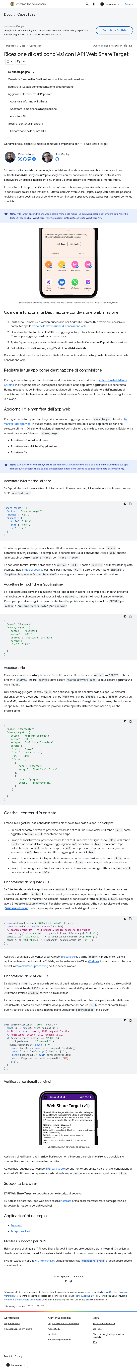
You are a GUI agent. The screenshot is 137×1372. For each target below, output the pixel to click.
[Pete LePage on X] (20, 160)
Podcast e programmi (59, 1339)
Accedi (128, 4)
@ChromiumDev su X (104, 1323)
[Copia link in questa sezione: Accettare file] (28, 668)
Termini (8, 1356)
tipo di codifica (34, 569)
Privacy (18, 1356)
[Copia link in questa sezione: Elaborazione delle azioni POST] (54, 976)
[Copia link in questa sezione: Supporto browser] (40, 1184)
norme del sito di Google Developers (22, 1299)
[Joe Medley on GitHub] (57, 160)
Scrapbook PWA (21, 1231)
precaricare (68, 956)
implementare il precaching (31, 966)
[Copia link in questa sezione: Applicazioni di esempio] (50, 1216)
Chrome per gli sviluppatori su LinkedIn (108, 1335)
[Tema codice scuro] (125, 503)
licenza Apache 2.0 (84, 1295)
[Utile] (125, 45)
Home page (10, 45)
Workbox (93, 961)
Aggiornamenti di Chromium (63, 1323)
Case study (54, 1328)
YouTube (97, 1328)
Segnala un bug (12, 1323)
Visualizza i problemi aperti (18, 1328)
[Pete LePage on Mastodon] (29, 160)
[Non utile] (130, 45)
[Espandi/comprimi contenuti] (33, 73)
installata (65, 1201)
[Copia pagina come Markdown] (19, 62)
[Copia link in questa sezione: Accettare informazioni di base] (54, 481)
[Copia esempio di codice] (130, 503)
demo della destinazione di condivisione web (59, 326)
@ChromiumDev (45, 1260)
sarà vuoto (55, 1168)
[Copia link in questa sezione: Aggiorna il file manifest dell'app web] (73, 410)
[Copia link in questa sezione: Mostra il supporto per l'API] (49, 1241)
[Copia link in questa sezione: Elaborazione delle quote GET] (52, 882)
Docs (8, 14)
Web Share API (93, 217)
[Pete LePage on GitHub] (25, 160)
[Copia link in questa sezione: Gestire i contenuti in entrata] (59, 813)
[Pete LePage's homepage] (34, 160)
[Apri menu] (5, 4)
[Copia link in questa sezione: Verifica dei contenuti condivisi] (54, 1082)
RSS (95, 1342)
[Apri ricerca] (87, 4)
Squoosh (16, 1225)
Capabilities (26, 14)
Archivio (52, 1334)
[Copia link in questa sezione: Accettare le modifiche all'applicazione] (66, 585)
